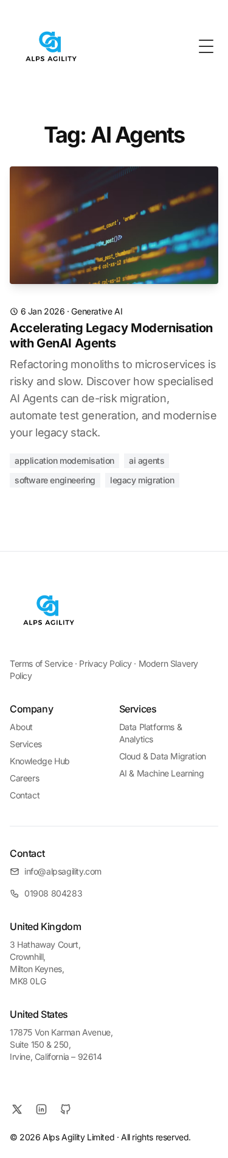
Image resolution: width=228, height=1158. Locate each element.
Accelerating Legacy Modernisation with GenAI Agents (111, 335)
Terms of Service (41, 663)
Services (26, 744)
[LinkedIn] (41, 1109)
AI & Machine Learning (161, 773)
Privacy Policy (105, 663)
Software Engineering (55, 480)
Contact (25, 795)
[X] (17, 1109)
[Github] (66, 1109)
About (21, 727)
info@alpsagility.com (63, 871)
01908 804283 (53, 893)
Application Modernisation (64, 460)
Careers (24, 778)
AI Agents (146, 460)
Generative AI (96, 311)
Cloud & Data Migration (162, 756)
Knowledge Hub (40, 761)
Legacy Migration (142, 480)
